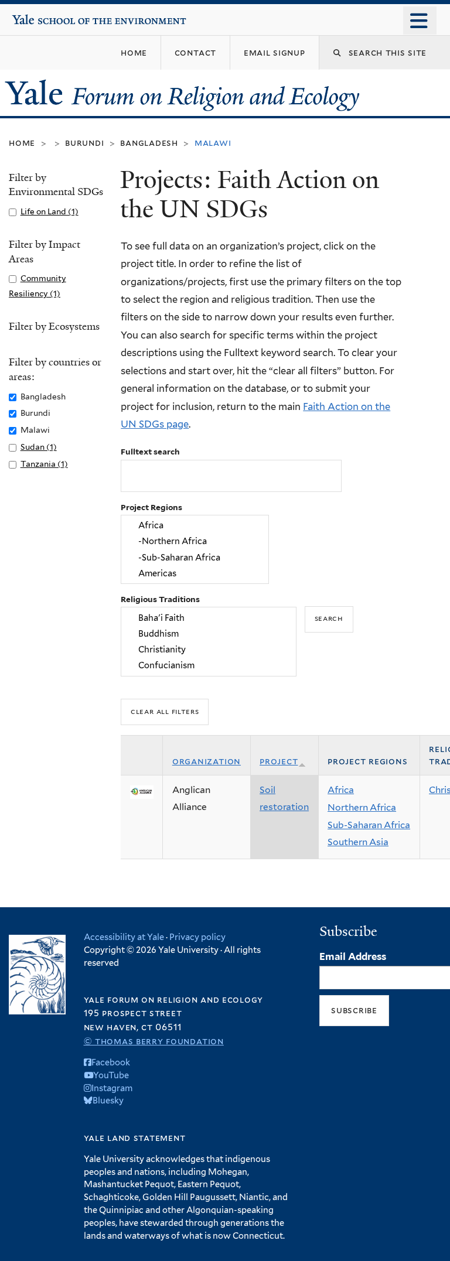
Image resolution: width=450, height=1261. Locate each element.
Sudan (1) (39, 447)
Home (22, 142)
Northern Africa (362, 807)
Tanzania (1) (44, 464)
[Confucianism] (209, 666)
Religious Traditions (160, 599)
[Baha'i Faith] (209, 618)
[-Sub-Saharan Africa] (195, 557)
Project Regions (151, 507)
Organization (206, 761)
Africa (341, 789)
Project (279, 761)
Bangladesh (149, 142)
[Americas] (195, 573)
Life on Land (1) (50, 211)
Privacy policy (197, 937)
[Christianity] (209, 649)
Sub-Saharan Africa (369, 825)
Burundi (84, 142)
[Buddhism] (209, 633)
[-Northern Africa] (195, 541)
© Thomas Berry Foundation (154, 1041)
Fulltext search (150, 451)
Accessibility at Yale (124, 937)
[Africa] (195, 526)
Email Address (352, 956)
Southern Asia (358, 841)
